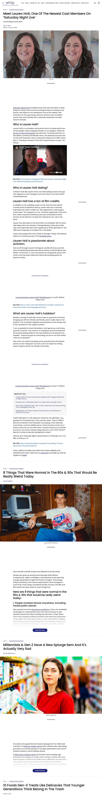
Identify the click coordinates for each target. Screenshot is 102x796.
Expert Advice (85, 3)
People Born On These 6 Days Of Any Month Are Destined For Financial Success (38, 411)
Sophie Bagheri (7, 481)
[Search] (94, 3)
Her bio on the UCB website (24, 133)
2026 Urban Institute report (25, 755)
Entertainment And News (16, 10)
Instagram (44, 453)
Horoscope (33, 3)
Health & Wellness (64, 3)
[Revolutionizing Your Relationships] (10, 3)
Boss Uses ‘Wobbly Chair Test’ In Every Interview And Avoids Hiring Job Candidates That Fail (40, 406)
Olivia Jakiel (7, 25)
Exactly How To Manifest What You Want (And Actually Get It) (39, 402)
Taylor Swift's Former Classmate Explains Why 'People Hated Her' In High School (40, 398)
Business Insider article (33, 746)
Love (22, 3)
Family (43, 3)
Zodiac (27, 3)
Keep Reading (40, 630)
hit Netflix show (45, 236)
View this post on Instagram (40, 275)
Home (5, 9)
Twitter (24, 455)
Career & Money (75, 3)
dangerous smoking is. (41, 609)
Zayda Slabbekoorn (9, 653)
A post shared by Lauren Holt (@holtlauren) (33, 297)
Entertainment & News (52, 3)
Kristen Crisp (7, 794)
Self (39, 3)
